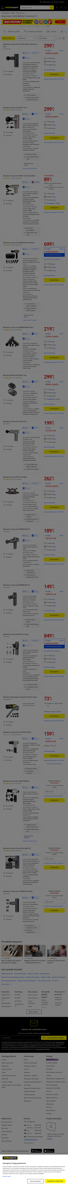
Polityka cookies (7, 1176)
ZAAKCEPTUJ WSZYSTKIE (55, 1181)
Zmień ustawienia (35, 1181)
